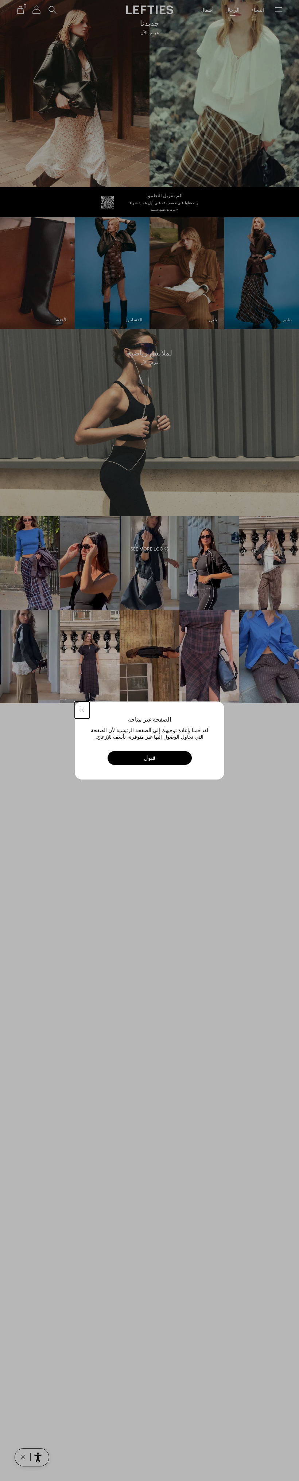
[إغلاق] (82, 710)
